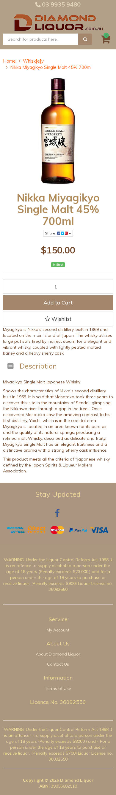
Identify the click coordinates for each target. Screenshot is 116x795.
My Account (58, 630)
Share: (51, 233)
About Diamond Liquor (58, 654)
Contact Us (58, 664)
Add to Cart (58, 302)
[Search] (85, 39)
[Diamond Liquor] (58, 21)
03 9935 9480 (60, 4)
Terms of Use (58, 688)
